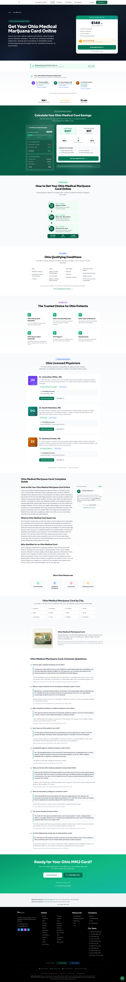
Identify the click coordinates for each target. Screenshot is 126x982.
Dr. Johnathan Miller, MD (50, 377)
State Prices (76, 920)
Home (9, 12)
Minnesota (59, 925)
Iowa (58, 920)
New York (44, 932)
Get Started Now (51, 875)
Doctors (60, 2)
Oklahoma (44, 937)
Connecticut (45, 918)
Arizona (44, 916)
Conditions (79, 2)
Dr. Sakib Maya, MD (94, 948)
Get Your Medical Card (77, 158)
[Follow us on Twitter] (22, 929)
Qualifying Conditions (79, 918)
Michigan (44, 925)
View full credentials (41, 87)
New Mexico (60, 930)
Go (52, 2)
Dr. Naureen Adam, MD (94, 950)
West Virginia (60, 942)
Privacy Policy (71, 973)
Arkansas (59, 916)
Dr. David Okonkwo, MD (50, 408)
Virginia (44, 942)
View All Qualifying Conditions (62, 289)
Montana (59, 928)
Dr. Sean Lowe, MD (93, 943)
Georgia (59, 918)
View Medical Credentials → (89, 507)
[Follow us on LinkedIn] (28, 929)
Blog (75, 925)
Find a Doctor (45, 944)
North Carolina (60, 932)
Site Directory (62, 963)
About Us (91, 916)
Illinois (43, 920)
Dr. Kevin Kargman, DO (41, 66)
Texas (43, 939)
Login (92, 2)
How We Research (93, 918)
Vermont (59, 939)
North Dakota (45, 935)
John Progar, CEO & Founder (50, 901)
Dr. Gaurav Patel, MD (94, 938)
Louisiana (44, 923)
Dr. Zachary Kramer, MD (50, 439)
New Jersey (45, 930)
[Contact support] (122, 978)
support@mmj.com (23, 926)
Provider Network (93, 923)
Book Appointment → (97, 47)
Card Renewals (77, 916)
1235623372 (40, 85)
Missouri (44, 928)
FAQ (75, 923)
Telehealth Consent (81, 973)
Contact (91, 920)
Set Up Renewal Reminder (64, 886)
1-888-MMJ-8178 (74, 875)
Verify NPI (59, 398)
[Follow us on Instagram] (25, 929)
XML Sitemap (75, 963)
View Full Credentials (47, 398)
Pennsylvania (60, 937)
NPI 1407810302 (75, 899)
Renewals (69, 2)
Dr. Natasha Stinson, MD (95, 945)
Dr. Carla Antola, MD (94, 936)
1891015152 (84, 86)
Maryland (59, 923)
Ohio (58, 935)
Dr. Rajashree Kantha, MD (95, 931)
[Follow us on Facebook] (19, 929)
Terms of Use (63, 973)
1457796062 (63, 85)
